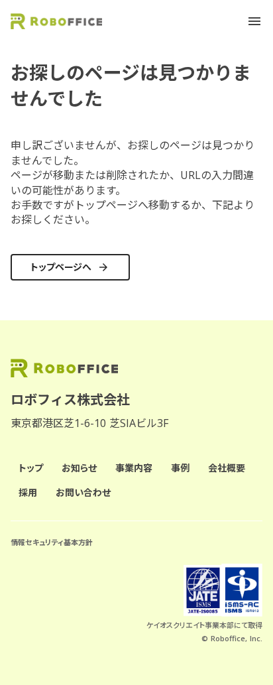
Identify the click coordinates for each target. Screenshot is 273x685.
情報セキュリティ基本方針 (52, 542)
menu (254, 21)
